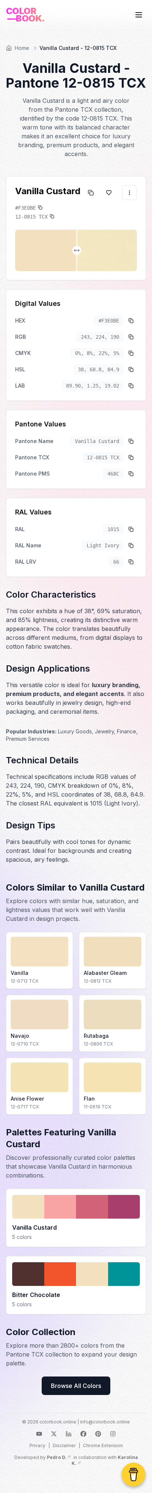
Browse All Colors (76, 1385)
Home (22, 48)
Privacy (37, 1445)
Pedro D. (56, 1457)
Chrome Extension (103, 1445)
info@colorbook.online (105, 1422)
